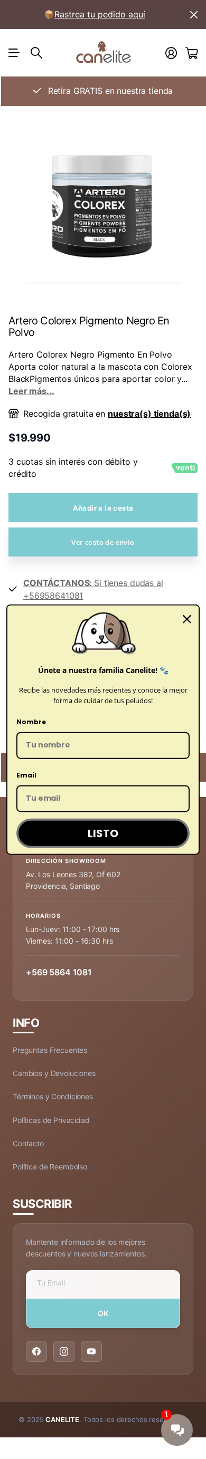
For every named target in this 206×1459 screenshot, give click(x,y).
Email (26, 775)
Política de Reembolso (50, 1166)
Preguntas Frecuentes (50, 1049)
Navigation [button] (14, 52)
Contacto (28, 1143)
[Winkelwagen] (191, 53)
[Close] (187, 618)
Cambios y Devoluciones (54, 1073)
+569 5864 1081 (59, 972)
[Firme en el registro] (171, 53)
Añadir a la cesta (103, 508)
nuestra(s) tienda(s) (149, 413)
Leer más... (31, 391)
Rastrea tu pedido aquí (99, 14)
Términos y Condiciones (53, 1096)
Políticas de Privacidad (51, 1120)
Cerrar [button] (194, 14)
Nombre (31, 721)
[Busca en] (36, 52)
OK (103, 1313)
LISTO (103, 833)
